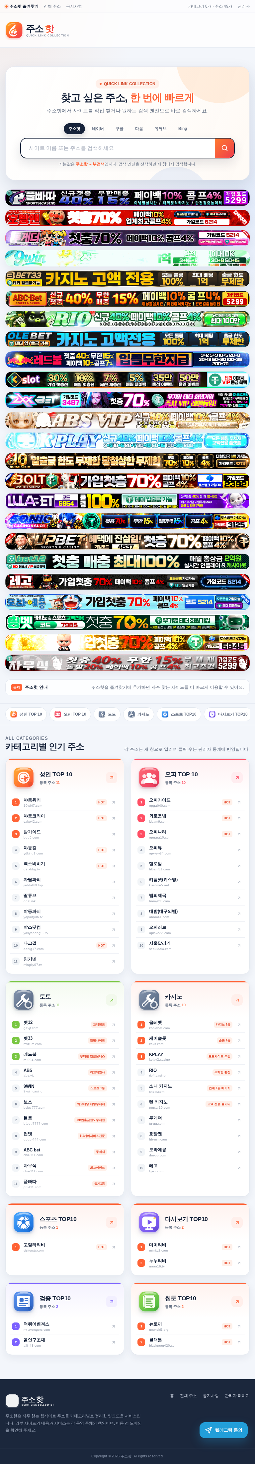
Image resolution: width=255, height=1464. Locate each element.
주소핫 (74, 128)
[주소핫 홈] (41, 30)
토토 (112, 714)
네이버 (98, 128)
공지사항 (74, 6)
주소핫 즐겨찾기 (24, 6)
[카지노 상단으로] (237, 1000)
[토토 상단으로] (111, 1000)
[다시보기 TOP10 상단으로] (237, 1222)
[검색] (224, 148)
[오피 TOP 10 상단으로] (237, 777)
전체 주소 (52, 6)
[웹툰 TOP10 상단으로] (237, 1301)
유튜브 (161, 128)
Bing (182, 128)
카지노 (143, 714)
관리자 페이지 (237, 1395)
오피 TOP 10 (75, 714)
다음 (139, 128)
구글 (120, 128)
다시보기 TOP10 (233, 714)
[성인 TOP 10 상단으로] (111, 777)
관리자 (244, 6)
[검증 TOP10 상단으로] (111, 1301)
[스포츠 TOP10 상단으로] (111, 1222)
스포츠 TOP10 (184, 714)
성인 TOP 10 (31, 714)
